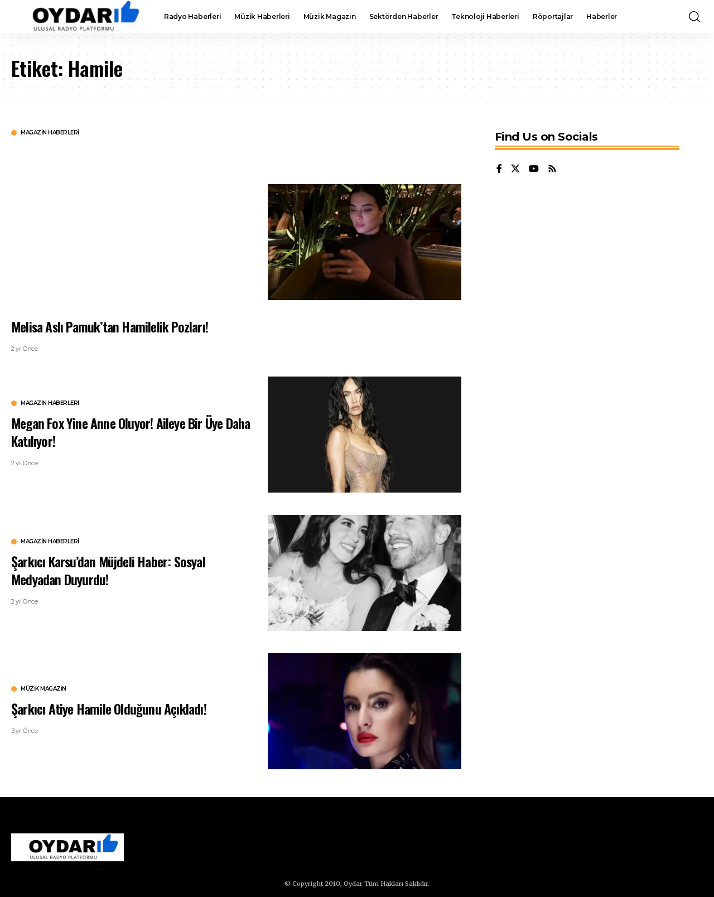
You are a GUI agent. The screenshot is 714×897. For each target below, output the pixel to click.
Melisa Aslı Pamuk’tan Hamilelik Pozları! (109, 326)
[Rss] (552, 169)
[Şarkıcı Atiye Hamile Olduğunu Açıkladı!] (364, 711)
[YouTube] (534, 169)
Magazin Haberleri (50, 133)
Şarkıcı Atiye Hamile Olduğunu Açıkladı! (108, 708)
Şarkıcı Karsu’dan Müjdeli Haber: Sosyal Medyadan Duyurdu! (108, 570)
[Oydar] (78, 16)
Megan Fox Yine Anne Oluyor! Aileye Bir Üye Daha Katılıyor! (130, 431)
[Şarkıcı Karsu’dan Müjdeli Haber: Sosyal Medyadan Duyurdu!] (364, 573)
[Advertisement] (131, 226)
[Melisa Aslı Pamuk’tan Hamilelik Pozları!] (364, 242)
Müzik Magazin (43, 689)
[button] (694, 16)
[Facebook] (499, 169)
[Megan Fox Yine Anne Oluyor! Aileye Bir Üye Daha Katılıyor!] (364, 435)
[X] (515, 169)
